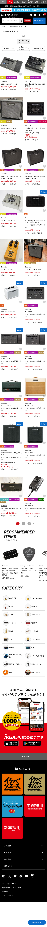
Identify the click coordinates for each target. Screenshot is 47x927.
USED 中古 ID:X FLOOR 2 (9, 84)
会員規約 (5, 891)
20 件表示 (37, 48)
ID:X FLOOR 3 (5, 359)
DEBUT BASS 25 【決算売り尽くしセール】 (11, 454)
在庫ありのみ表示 (23, 48)
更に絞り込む (23, 41)
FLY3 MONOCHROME (8, 312)
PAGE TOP (25, 756)
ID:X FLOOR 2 (29, 359)
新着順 (6, 48)
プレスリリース (7, 895)
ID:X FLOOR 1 (29, 312)
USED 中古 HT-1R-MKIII (8, 128)
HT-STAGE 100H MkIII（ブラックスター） (11, 509)
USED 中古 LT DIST (7, 270)
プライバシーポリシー (10, 883)
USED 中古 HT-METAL (8, 221)
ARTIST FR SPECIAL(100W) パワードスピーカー (11, 177)
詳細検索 (27, 21)
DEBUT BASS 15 (30, 453)
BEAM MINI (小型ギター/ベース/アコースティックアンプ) (35, 222)
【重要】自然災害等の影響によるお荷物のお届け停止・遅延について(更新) (23, 6)
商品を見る (36, 922)
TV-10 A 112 (29, 406)
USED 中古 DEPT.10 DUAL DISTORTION (35, 85)
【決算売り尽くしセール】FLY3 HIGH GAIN (35, 129)
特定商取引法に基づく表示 (11, 887)
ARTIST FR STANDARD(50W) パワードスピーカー (35, 177)
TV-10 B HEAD (6, 406)
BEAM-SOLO (29, 506)
